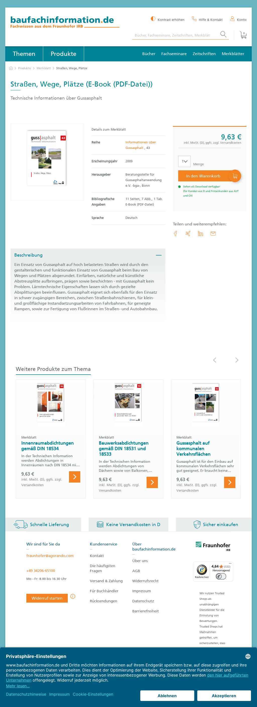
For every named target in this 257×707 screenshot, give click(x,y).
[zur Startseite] (11, 68)
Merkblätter (233, 53)
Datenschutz (143, 601)
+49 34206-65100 (40, 570)
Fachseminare (174, 53)
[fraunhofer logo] (213, 547)
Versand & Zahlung (106, 581)
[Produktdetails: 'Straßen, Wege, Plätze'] (47, 162)
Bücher (148, 53)
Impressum (141, 591)
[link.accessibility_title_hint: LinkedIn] (200, 233)
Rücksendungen (103, 601)
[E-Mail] (213, 233)
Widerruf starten (47, 598)
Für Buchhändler (104, 591)
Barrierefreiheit (145, 611)
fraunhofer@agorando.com (50, 556)
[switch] (221, 576)
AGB (136, 571)
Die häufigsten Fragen (102, 568)
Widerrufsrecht (145, 581)
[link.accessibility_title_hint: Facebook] (175, 233)
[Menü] (230, 565)
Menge (198, 164)
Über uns (140, 561)
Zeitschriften (204, 53)
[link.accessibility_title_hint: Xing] (187, 233)
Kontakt (97, 556)
